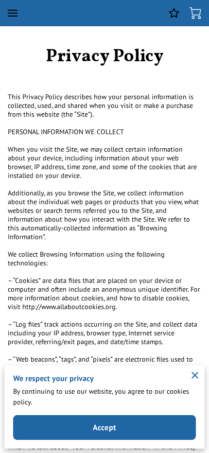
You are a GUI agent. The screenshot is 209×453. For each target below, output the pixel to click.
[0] (195, 13)
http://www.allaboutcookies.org (69, 306)
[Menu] (12, 13)
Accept (104, 427)
